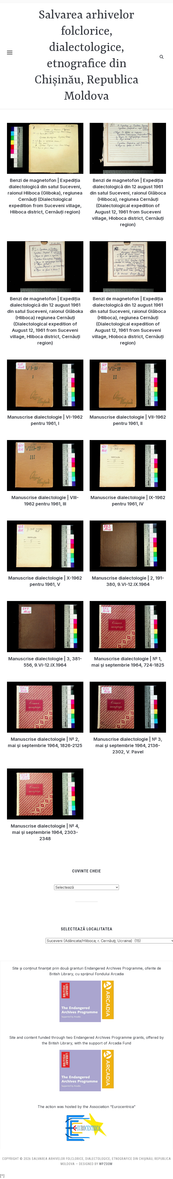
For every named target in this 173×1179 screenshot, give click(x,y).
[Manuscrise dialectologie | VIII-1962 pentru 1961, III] (45, 442)
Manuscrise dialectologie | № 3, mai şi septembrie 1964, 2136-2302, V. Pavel (127, 745)
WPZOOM (105, 1164)
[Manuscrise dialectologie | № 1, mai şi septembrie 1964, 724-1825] (128, 603)
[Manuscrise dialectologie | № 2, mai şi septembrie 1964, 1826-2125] (45, 684)
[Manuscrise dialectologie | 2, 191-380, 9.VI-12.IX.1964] (128, 523)
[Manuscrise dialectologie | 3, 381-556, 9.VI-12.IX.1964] (45, 603)
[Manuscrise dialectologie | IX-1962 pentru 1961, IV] (128, 442)
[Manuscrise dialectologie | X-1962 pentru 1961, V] (45, 523)
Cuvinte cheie (86, 871)
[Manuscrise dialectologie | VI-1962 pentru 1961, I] (45, 362)
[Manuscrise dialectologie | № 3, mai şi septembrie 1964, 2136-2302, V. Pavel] (128, 684)
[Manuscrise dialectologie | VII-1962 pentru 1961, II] (128, 362)
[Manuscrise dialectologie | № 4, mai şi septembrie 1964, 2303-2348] (45, 771)
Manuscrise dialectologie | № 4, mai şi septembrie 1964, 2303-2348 (45, 832)
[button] (9, 52)
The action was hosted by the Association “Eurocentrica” (86, 1106)
